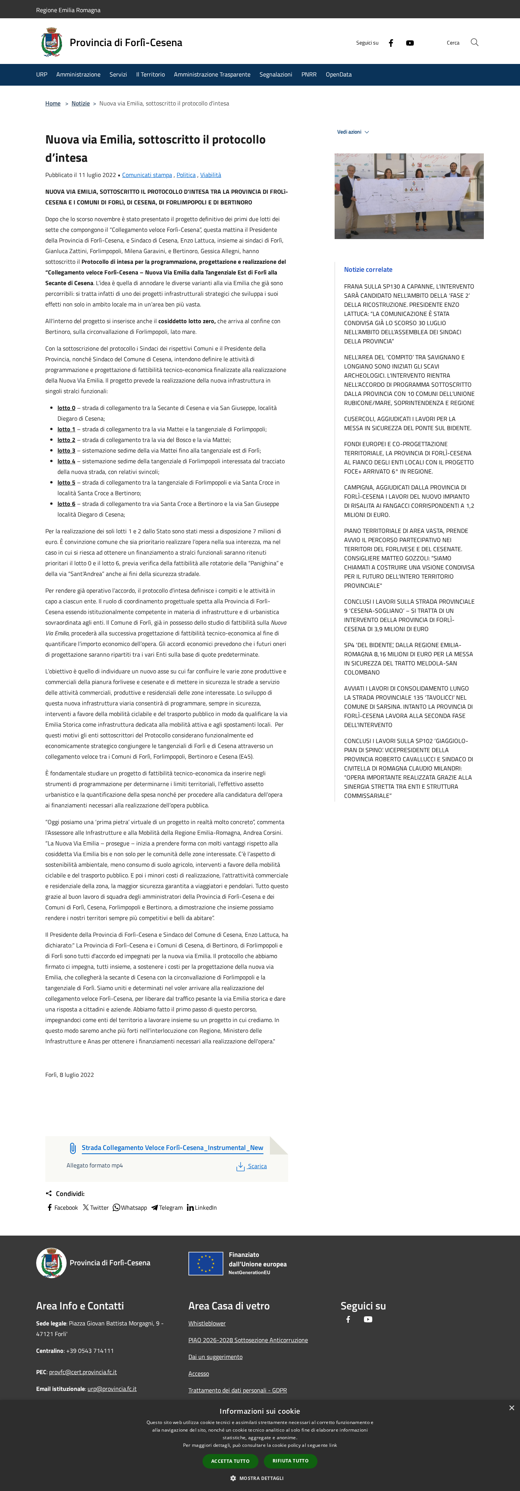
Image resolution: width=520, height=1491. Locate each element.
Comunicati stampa (147, 174)
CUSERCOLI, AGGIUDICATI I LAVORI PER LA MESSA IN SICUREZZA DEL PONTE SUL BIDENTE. (407, 423)
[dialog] (260, 1445)
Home (53, 103)
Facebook (66, 1207)
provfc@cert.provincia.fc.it (83, 1371)
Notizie (81, 103)
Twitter (99, 1207)
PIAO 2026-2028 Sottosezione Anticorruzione (248, 1339)
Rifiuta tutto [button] (291, 1461)
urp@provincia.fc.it (112, 1388)
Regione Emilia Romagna (68, 9)
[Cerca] (475, 42)
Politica (186, 174)
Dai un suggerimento (215, 1356)
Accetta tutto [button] (230, 1461)
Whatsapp (134, 1207)
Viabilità (210, 174)
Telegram (171, 1207)
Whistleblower (207, 1323)
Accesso (198, 1373)
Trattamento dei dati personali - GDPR (237, 1390)
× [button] (511, 1408)
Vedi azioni (349, 132)
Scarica (257, 1165)
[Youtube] (407, 42)
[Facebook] (388, 42)
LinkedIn (206, 1207)
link (333, 1445)
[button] (260, 1478)
